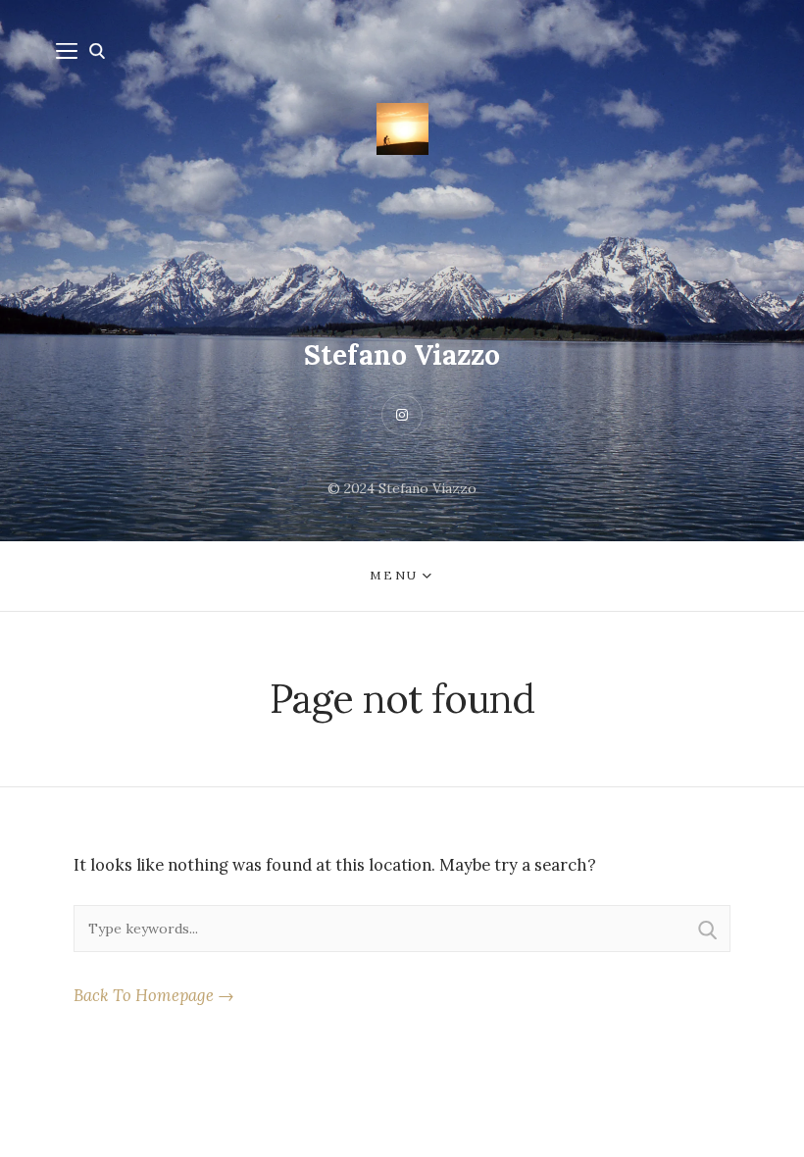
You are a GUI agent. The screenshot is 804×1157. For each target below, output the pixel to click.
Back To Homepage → (154, 995)
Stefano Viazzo (402, 355)
